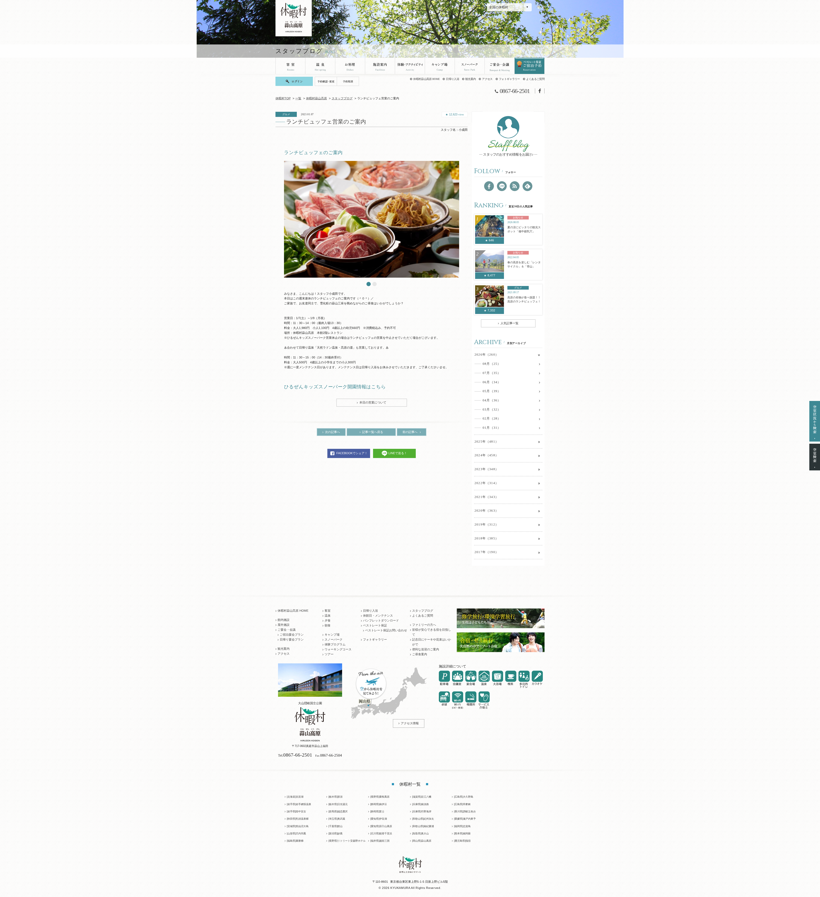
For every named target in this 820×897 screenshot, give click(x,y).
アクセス (487, 79)
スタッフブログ (342, 98)
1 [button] (368, 284)
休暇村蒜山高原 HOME (426, 79)
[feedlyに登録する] (527, 186)
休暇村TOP (283, 98)
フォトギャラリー (509, 79)
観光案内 (470, 79)
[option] (371, 219)
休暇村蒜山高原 (316, 98)
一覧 (298, 98)
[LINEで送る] (502, 186)
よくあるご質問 (535, 79)
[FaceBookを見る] (489, 186)
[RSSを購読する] (515, 186)
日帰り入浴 (452, 79)
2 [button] (374, 284)
